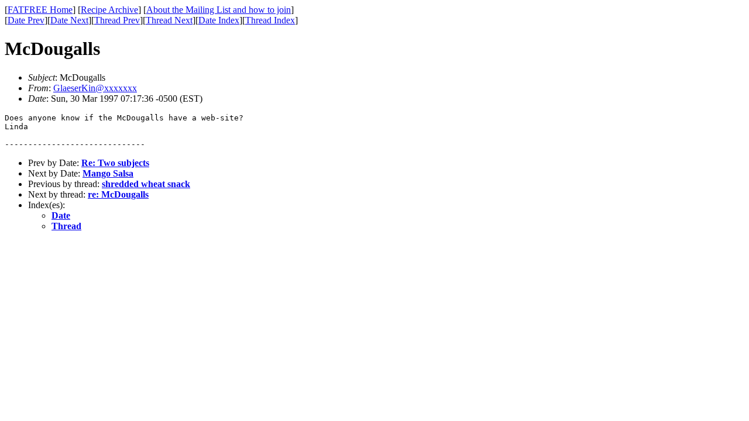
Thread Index (270, 20)
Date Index (218, 20)
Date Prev (26, 20)
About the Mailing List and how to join (218, 10)
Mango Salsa (108, 173)
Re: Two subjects (115, 163)
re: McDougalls (118, 194)
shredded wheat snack (146, 184)
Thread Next (169, 20)
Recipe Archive (109, 10)
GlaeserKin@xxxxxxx (95, 88)
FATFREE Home (40, 10)
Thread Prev (117, 20)
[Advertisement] (696, 181)
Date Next (69, 20)
